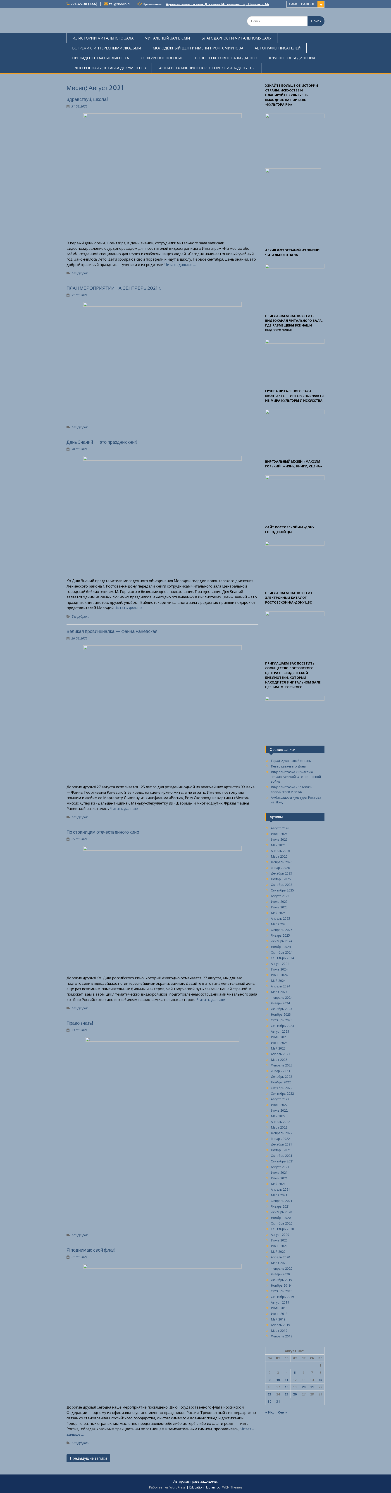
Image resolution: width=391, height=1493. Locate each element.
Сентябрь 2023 (282, 1026)
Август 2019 (280, 1302)
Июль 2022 (279, 1105)
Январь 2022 (280, 1138)
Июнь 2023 (279, 1042)
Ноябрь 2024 (281, 947)
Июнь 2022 (279, 1110)
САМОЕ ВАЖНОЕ (302, 4)
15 (320, 1380)
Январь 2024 (280, 1003)
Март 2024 (279, 992)
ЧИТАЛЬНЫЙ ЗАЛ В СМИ (167, 38)
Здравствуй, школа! (87, 99)
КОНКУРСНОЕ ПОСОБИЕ (162, 58)
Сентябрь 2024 (282, 958)
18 (286, 1387)
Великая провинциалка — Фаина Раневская (112, 631)
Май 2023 (278, 1048)
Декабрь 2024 (281, 941)
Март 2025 (279, 924)
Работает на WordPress (167, 1487)
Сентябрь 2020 (282, 1229)
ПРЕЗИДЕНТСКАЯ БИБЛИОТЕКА (100, 58)
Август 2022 (280, 1099)
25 (286, 1394)
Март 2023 (279, 1059)
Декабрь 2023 (281, 1009)
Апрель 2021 (280, 1189)
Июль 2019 (279, 1308)
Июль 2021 (279, 1172)
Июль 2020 (279, 1240)
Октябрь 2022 (281, 1088)
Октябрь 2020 (281, 1223)
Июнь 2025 (279, 907)
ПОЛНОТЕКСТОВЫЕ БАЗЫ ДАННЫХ (226, 58)
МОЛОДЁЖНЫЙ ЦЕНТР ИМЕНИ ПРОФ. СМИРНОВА (198, 48)
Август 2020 (280, 1234)
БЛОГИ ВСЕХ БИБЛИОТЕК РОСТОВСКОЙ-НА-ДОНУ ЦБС (206, 67)
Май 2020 (278, 1251)
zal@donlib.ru (120, 4)
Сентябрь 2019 (282, 1297)
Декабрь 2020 (281, 1212)
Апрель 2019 (280, 1325)
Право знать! (80, 1023)
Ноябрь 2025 (281, 879)
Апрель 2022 (280, 1122)
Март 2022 (279, 1127)
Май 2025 (278, 913)
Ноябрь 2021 (281, 1150)
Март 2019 (279, 1330)
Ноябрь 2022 (281, 1082)
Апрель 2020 (280, 1257)
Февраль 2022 (281, 1133)
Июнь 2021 (279, 1178)
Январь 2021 (280, 1206)
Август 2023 (280, 1031)
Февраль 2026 (281, 862)
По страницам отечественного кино (103, 832)
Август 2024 (280, 963)
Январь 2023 (280, 1071)
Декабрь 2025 (281, 873)
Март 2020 (279, 1263)
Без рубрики (80, 273)
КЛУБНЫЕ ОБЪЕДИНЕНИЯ (292, 58)
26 (295, 1394)
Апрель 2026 (280, 851)
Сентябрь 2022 (282, 1093)
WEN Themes (232, 1487)
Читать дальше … (180, 264)
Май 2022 (278, 1116)
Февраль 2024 (281, 997)
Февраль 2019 (281, 1336)
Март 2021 (279, 1195)
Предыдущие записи (88, 1458)
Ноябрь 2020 (281, 1217)
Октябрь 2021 (281, 1155)
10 (278, 1380)
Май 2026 (278, 845)
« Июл (270, 1412)
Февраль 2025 (281, 930)
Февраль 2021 (281, 1201)
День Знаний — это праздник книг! (102, 442)
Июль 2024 (279, 969)
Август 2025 (280, 896)
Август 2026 (280, 828)
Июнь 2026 (279, 839)
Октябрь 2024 (281, 952)
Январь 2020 (280, 1274)
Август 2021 (280, 1167)
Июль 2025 (279, 901)
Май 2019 (278, 1319)
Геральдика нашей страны (291, 760)
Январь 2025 (280, 935)
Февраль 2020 (281, 1268)
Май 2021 (278, 1184)
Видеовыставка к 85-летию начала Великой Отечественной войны (296, 777)
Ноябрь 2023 (281, 1014)
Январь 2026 (280, 867)
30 (269, 1401)
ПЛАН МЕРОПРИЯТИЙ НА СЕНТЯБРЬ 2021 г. (114, 288)
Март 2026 (279, 856)
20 (303, 1387)
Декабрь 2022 (281, 1076)
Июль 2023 (279, 1037)
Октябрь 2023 (281, 1020)
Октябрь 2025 (281, 884)
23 (269, 1394)
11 (286, 1380)
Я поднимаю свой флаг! (91, 1250)
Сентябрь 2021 (282, 1161)
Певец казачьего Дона (288, 766)
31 (278, 1401)
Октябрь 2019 (281, 1291)
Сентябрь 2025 (282, 890)
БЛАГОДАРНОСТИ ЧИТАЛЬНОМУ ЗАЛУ (237, 38)
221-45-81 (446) (84, 4)
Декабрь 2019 (281, 1280)
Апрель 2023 (280, 1054)
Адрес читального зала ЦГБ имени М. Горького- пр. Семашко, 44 (217, 4)
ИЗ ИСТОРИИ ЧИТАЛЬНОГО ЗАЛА (103, 38)
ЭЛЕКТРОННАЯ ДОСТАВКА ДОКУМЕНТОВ (109, 67)
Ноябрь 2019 (281, 1285)
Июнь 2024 (279, 975)
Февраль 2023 (281, 1065)
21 (312, 1387)
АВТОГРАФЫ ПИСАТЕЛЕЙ (278, 48)
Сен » (282, 1412)
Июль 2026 (279, 834)
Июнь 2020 (279, 1246)
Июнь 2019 (279, 1313)
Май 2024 (278, 980)
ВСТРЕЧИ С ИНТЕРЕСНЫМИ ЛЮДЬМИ (106, 48)
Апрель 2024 (280, 986)
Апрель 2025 (280, 918)
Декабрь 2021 (281, 1144)
